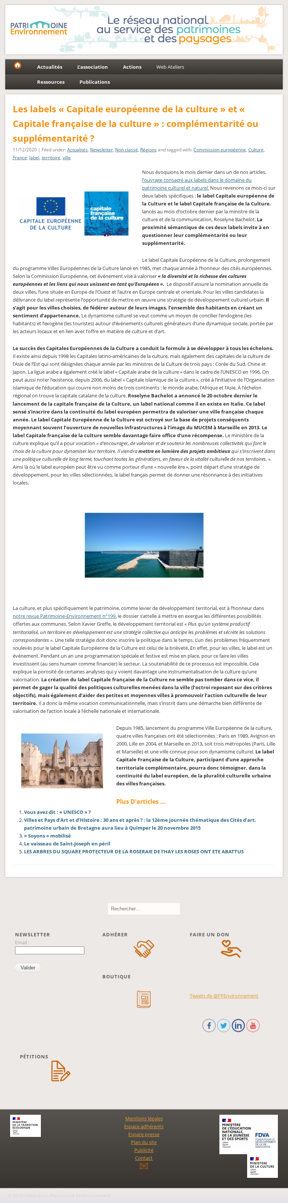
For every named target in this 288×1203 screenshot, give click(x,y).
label (34, 157)
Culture (256, 149)
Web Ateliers (170, 66)
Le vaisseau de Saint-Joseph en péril (67, 843)
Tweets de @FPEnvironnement (224, 995)
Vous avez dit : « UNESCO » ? (57, 812)
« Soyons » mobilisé (47, 835)
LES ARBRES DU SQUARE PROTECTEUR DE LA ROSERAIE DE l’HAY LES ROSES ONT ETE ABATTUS (134, 851)
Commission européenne (220, 149)
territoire (51, 157)
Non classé (126, 149)
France (20, 157)
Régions (148, 149)
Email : (22, 942)
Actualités (77, 149)
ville (67, 157)
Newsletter (101, 149)
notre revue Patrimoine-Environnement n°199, (65, 616)
